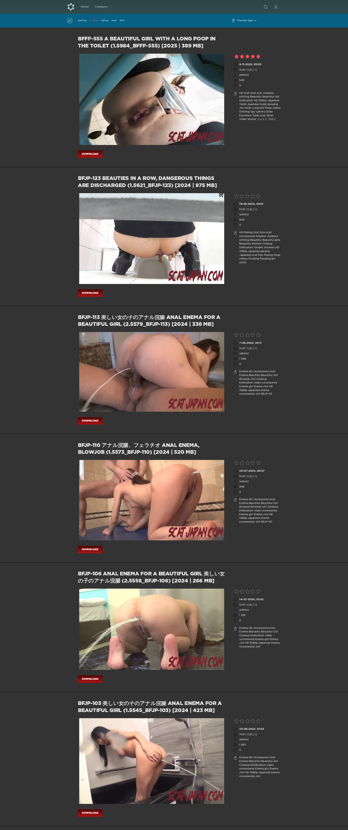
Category (101, 7)
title (122, 20)
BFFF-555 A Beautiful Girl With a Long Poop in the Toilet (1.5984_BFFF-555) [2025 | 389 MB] (147, 42)
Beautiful (256, 97)
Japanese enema (258, 390)
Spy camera (257, 112)
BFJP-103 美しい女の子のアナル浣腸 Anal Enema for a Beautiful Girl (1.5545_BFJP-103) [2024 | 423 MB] (150, 707)
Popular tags (245, 20)
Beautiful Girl (270, 97)
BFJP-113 (266, 394)
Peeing (248, 232)
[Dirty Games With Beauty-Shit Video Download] (71, 7)
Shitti (242, 263)
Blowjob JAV (258, 507)
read (114, 20)
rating (104, 20)
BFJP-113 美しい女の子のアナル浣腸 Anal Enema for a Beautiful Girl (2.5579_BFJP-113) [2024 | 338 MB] (149, 321)
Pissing (268, 255)
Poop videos (273, 108)
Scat (247, 93)
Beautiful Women (250, 244)
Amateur (261, 236)
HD (241, 93)
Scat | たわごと (248, 70)
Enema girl (246, 386)
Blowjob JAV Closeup (253, 379)
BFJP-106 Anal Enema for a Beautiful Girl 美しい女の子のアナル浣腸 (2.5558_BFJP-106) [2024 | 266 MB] (151, 577)
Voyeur (251, 119)
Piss (260, 255)
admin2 (244, 75)
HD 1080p (260, 100)
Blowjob (244, 507)
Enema (243, 371)
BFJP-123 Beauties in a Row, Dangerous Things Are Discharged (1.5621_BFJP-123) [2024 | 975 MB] (147, 182)
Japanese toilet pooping (262, 104)
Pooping (253, 259)
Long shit (258, 108)
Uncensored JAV (249, 394)
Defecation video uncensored (258, 383)
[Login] (276, 7)
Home (85, 7)
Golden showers (264, 247)
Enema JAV (261, 386)
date (95, 20)
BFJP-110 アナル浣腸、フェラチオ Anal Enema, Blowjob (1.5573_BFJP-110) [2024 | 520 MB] (138, 449)
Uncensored (246, 236)
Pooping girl (267, 259)
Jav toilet (245, 108)
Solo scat (256, 93)
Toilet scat (259, 116)
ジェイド (262, 119)
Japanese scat (248, 255)
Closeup (267, 244)
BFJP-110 (266, 522)
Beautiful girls (271, 240)
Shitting (244, 112)
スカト (272, 119)
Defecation (246, 100)
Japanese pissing (259, 251)
